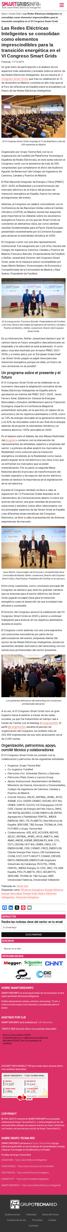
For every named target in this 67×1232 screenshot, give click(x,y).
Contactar (33, 1225)
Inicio (4, 13)
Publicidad (31, 1214)
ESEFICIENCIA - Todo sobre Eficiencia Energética (25, 1172)
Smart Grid (14, 13)
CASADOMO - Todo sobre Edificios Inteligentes (24, 1160)
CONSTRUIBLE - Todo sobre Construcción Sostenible (27, 1166)
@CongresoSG (16, 726)
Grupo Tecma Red (41, 1143)
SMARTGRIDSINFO (21, 5)
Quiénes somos (12, 1214)
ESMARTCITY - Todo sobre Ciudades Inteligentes (25, 1179)
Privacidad (37, 1220)
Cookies (52, 1220)
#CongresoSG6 (49, 723)
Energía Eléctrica (54, 889)
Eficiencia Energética (32, 889)
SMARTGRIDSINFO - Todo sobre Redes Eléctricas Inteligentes (31, 1185)
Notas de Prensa (50, 1214)
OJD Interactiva (45, 1022)
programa (11, 440)
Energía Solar (30, 893)
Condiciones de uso (16, 1220)
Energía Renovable (11, 893)
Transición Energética (27, 897)
